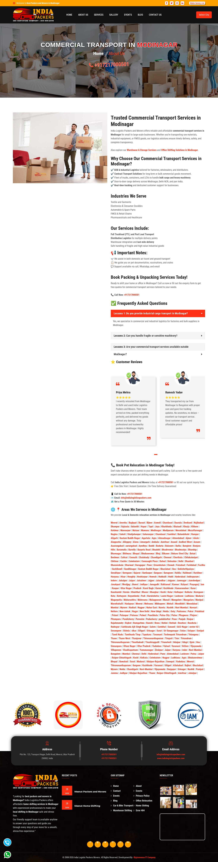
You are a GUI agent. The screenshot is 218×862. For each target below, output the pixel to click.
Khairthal (136, 592)
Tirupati (169, 638)
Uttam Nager (129, 646)
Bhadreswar (168, 549)
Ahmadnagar (164, 538)
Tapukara (147, 634)
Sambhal (171, 534)
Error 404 (140, 810)
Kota (113, 596)
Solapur (191, 630)
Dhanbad (189, 561)
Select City (204, 14)
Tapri (151, 526)
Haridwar (198, 572)
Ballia (178, 545)
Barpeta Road (144, 549)
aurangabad (131, 545)
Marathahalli (117, 603)
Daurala (178, 522)
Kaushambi (116, 592)
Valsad (166, 646)
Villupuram (116, 650)
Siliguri (141, 630)
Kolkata (189, 592)
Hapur (144, 526)
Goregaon (127, 572)
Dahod (163, 561)
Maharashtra (130, 599)
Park (143, 596)
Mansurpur (125, 530)
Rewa (157, 623)
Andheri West (185, 542)
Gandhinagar (130, 569)
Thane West (125, 638)
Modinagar (156, 530)
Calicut (124, 557)
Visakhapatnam (131, 650)
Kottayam (122, 596)
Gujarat (137, 572)
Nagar (135, 611)
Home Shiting (142, 805)
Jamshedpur (194, 580)
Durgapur (171, 669)
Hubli (171, 576)
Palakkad (199, 611)
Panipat (200, 669)
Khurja (186, 526)
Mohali (170, 603)
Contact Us (155, 14)
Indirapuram (193, 576)
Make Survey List (197, 3)
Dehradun (172, 561)
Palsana (134, 615)
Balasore (169, 545)
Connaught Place (149, 561)
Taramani (158, 634)
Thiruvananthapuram (153, 638)
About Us (83, 14)
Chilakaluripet (191, 557)
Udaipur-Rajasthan (156, 661)
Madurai (200, 596)
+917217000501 (111, 64)
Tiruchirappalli (152, 642)
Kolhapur (179, 592)
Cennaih (133, 557)
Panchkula (153, 615)
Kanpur (115, 588)
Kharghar (154, 592)
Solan (183, 630)
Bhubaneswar (148, 553)
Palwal (143, 615)
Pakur (191, 611)
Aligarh (114, 538)
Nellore (114, 611)
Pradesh (137, 588)
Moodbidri (180, 603)
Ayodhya (143, 545)
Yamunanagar (147, 650)
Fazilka (201, 565)
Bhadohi (156, 549)
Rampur (195, 534)
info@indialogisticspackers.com (136, 497)
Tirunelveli (166, 642)
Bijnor (150, 522)
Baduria (160, 545)
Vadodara (157, 646)
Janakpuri (116, 584)
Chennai (168, 557)
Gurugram (169, 572)
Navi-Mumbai (195, 650)
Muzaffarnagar (195, 530)
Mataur (136, 530)
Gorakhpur (116, 572)
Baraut (142, 522)
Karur (193, 588)
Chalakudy (144, 557)
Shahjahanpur (134, 534)
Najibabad (199, 522)
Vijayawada (196, 646)
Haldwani (187, 572)
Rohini (164, 623)
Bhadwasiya (181, 549)
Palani (115, 615)
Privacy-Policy (142, 795)
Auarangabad (117, 545)
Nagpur (141, 607)
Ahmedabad (178, 538)
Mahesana (143, 599)
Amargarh (145, 542)
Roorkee (182, 623)
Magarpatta (116, 599)
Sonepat (170, 661)
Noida (166, 611)
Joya (157, 526)
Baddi (152, 545)
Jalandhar (161, 580)
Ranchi (149, 623)
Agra (154, 538)
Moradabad (181, 530)
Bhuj (158, 553)
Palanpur (124, 615)
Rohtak (173, 623)
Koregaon (199, 592)
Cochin (123, 561)
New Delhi (145, 611)
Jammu (114, 673)
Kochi (163, 592)
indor (185, 650)
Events (128, 14)
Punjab (182, 619)
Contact (117, 790)
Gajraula (125, 526)
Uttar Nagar (126, 588)
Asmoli (157, 522)
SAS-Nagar (182, 626)
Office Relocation (144, 800)
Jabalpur (123, 580)
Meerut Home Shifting (87, 805)
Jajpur (151, 580)
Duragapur (140, 565)
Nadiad (132, 607)
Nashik (170, 607)
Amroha (123, 522)
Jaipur (132, 580)
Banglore (187, 545)
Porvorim (140, 619)
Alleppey (127, 542)
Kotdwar (115, 530)
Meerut (114, 522)
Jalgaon (171, 580)
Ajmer (189, 538)
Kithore (195, 526)
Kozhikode (168, 588)
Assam (197, 542)
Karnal (158, 588)
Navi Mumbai (181, 607)
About (139, 786)
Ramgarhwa (139, 623)
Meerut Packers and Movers (90, 791)
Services (98, 14)
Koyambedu (134, 596)
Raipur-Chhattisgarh (122, 657)
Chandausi (168, 522)
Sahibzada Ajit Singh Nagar (134, 626)
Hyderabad (180, 576)
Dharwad (129, 565)
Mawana (145, 530)
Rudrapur (115, 626)
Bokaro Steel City (180, 553)
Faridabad (192, 565)
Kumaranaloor (182, 588)
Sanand (172, 626)
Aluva (136, 542)
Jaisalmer (142, 580)
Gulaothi (135, 526)
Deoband (188, 522)
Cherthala (178, 557)
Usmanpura (116, 646)
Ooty (173, 611)
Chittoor (115, 561)
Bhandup (192, 549)
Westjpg (126, 584)
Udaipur (177, 642)
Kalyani (184, 584)
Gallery (113, 14)
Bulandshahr (184, 534)
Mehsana (149, 603)
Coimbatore (134, 561)
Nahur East (151, 607)
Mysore (124, 607)
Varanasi (176, 646)
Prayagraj (194, 584)
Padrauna (182, 611)
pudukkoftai (165, 619)
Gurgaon (158, 572)
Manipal (199, 599)
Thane (114, 638)
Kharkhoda (166, 526)
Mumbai (115, 607)
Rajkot (128, 623)
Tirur (177, 638)
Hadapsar (130, 603)
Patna (174, 615)
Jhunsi (135, 584)
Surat (159, 630)
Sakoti (122, 534)
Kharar (145, 592)
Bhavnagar (116, 553)
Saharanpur (148, 534)
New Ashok (125, 611)
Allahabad (178, 665)
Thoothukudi (137, 642)
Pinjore (194, 615)
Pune (149, 565)
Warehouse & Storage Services (141, 150)
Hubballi (162, 576)
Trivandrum (186, 638)
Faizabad (181, 565)
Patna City (165, 615)
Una (198, 642)
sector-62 (194, 626)
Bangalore (116, 653)
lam (202, 584)
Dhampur (115, 526)
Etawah (171, 565)
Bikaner (166, 553)
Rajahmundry (117, 623)
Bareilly (132, 549)
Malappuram (155, 599)
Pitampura (116, 619)
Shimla (126, 630)
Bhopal (136, 553)
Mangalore (176, 599)
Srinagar (151, 630)
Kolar (170, 592)
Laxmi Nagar (167, 596)
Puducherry (151, 619)
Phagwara (184, 615)
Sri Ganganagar (171, 630)
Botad (193, 553)
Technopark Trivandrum (175, 634)
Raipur (190, 619)
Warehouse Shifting (122, 810)
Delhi (181, 561)
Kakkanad (166, 584)
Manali (166, 599)
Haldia (178, 572)
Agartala (146, 538)
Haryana (115, 576)
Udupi (185, 642)
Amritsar (165, 542)
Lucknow (179, 596)
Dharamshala (117, 565)
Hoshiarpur (142, 576)
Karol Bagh (148, 588)
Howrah (153, 576)
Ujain (192, 642)
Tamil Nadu (118, 634)
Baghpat (133, 522)
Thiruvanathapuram (120, 642)
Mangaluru (188, 599)
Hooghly (131, 576)
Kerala (126, 592)
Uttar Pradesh (144, 646)
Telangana (193, 634)
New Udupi (156, 611)
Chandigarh (156, 557)
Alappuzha (116, 542)
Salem (153, 626)
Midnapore (160, 603)
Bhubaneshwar (195, 657)
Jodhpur (144, 584)
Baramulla (122, 549)
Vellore (185, 646)
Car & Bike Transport (123, 805)
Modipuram (168, 530)
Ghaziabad (165, 569)
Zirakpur (159, 650)
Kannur (176, 584)
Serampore (116, 630)
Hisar (123, 576)
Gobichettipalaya (186, 569)
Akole (196, 538)
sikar (134, 630)
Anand (174, 542)
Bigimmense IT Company (145, 857)
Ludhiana (189, 596)
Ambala (156, 542)
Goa (174, 569)
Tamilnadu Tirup (133, 634)
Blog (140, 14)
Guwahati (124, 661)
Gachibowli (117, 569)
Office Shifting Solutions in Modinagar (179, 150)
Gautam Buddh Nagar (130, 538)
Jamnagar (182, 580)
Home (69, 14)
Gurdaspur (147, 572)
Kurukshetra (153, 596)
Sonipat (200, 630)
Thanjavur (137, 638)
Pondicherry (128, 619)
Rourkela (192, 623)
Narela (162, 607)
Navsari (194, 607)
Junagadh (154, 584)
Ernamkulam (160, 565)
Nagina (114, 534)
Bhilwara (127, 553)
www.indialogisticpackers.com (170, 758)
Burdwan (115, 557)
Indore (114, 580)
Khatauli (178, 526)
